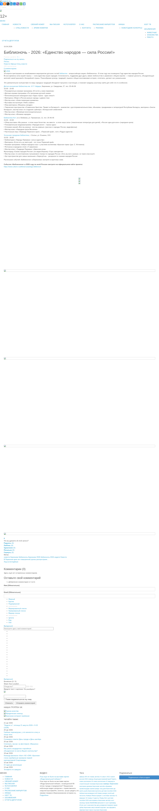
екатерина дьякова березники (89, 786)
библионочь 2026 (47, 557)
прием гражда (94, 788)
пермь (90, 798)
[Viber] (17, 3)
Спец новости (22, 64)
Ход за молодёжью (11, 562)
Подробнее (44, 795)
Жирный (11, 599)
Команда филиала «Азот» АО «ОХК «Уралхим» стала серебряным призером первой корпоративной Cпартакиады (22, 758)
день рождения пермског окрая (107, 805)
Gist (9, 622)
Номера (88, 795)
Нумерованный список (17, 611)
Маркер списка (14, 613)
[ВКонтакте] (1, 3)
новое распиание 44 (86, 781)
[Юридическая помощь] (13, 713)
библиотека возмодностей (88, 793)
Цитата (11, 618)
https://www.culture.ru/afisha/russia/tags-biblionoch (22, 167)
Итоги (81, 805)
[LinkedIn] (11, 3)
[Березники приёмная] (16, 716)
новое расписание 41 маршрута (104, 781)
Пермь (102, 798)
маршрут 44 (83, 798)
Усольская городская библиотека (16, 135)
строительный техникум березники (91, 784)
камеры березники (110, 784)
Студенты (95, 798)
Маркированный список (17, 608)
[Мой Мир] (14, 3)
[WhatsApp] (21, 3)
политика (93, 803)
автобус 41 (113, 795)
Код (9, 620)
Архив (87, 803)
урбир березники (85, 807)
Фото (106, 798)
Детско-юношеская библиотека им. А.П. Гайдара (22, 86)
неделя (57, 557)
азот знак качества (90, 805)
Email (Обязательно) (12, 592)
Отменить (9, 703)
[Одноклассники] (4, 3)
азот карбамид (111, 803)
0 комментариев (10, 68)
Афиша (13, 64)
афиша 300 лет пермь (87, 777)
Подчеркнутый (13, 604)
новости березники (11, 557)
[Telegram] (24, 3)
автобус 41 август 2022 (102, 777)
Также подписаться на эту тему (19, 699)
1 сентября (105, 795)
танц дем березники (106, 788)
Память (113, 779)
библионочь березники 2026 (29, 557)
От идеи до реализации (13, 765)
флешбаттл (101, 803)
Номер (99, 793)
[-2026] (7, 71)
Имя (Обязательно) (12, 585)
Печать (6, 61)
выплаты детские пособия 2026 (105, 791)
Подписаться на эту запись (14, 59)
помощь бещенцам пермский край (99, 779)
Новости (7, 64)
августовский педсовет (98, 807)
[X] (8, 3)
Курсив (11, 601)
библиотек (63, 73)
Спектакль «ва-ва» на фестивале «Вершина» (21, 744)
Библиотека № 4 (10, 118)
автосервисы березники (97, 800)
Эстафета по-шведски (12, 769)
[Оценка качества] (11, 711)
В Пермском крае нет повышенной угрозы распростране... (26, 559)
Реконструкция (96, 795)
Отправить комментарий (25, 703)
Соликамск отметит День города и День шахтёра (22, 739)
